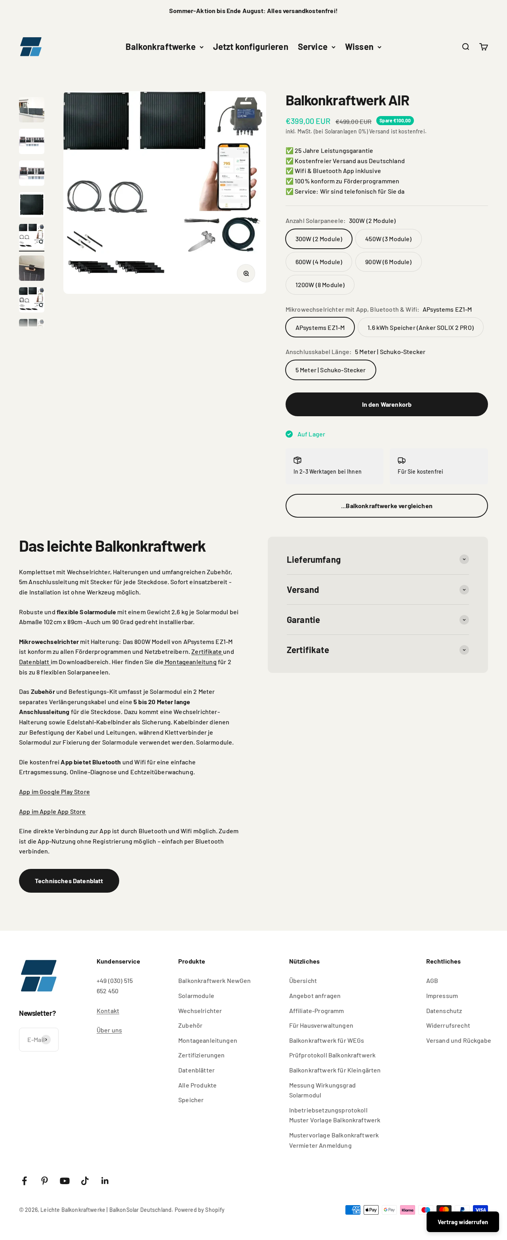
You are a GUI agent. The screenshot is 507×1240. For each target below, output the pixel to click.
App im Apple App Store (52, 811)
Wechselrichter (200, 1010)
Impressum (442, 995)
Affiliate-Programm (316, 1010)
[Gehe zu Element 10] (31, 301)
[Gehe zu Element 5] (31, 142)
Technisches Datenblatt (69, 880)
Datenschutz (444, 1010)
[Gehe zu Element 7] (31, 206)
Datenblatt (35, 661)
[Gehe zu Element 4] (31, 111)
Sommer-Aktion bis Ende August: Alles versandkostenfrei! (253, 10)
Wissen (359, 46)
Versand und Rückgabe (458, 1040)
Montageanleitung (190, 661)
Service (313, 46)
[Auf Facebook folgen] (24, 1180)
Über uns (109, 1030)
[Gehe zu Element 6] (31, 174)
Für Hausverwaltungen (321, 1025)
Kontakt (108, 1010)
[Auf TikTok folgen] (85, 1180)
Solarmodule (196, 995)
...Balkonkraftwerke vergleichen (387, 505)
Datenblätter (196, 1070)
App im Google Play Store (54, 791)
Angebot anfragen (315, 995)
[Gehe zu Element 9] (31, 269)
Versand (379, 131)
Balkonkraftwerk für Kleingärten (335, 1070)
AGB (432, 980)
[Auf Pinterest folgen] (44, 1180)
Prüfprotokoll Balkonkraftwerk (332, 1055)
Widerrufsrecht (448, 1025)
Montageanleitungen (207, 1040)
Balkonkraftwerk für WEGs (326, 1040)
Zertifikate (207, 651)
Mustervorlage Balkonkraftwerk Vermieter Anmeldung (334, 1140)
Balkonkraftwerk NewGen (214, 980)
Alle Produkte (197, 1085)
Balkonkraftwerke (161, 46)
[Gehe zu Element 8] (31, 237)
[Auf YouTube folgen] (64, 1180)
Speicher (191, 1099)
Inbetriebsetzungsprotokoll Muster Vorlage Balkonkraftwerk (335, 1115)
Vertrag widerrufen (463, 1221)
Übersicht (303, 980)
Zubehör (190, 1025)
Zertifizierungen (201, 1055)
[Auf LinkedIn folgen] (105, 1180)
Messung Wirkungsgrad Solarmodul (322, 1090)
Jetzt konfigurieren (250, 46)
